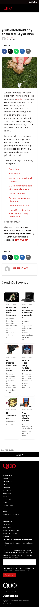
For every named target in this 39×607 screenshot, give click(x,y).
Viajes (5, 503)
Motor (5, 511)
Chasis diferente (17, 193)
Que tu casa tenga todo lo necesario (27, 365)
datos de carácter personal (18, 571)
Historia (6, 497)
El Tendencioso (11, 415)
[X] (10, 51)
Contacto (6, 524)
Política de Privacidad (11, 530)
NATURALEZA (7, 491)
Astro (5, 508)
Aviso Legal (7, 527)
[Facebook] (4, 51)
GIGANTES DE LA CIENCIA (11, 514)
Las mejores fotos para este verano (11, 365)
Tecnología (14, 173)
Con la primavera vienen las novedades (27, 312)
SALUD (5, 485)
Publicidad (7, 536)
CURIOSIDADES (8, 500)
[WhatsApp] (16, 51)
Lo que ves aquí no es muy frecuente (11, 311)
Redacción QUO (12, 38)
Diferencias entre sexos (20, 205)
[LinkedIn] (22, 51)
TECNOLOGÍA (7, 494)
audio (19, 99)
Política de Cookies (10, 533)
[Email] (28, 51)
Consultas (14, 169)
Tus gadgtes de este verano (26, 417)
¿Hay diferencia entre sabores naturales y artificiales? (19, 213)
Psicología (7, 488)
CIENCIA (5, 479)
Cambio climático (9, 505)
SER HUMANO (7, 482)
